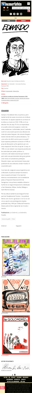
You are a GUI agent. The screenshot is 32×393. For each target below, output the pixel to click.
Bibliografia (25, 377)
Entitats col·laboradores (13, 381)
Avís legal (22, 381)
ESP (4, 10)
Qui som (5, 377)
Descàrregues (9, 379)
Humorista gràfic (6, 219)
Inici (16, 18)
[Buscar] (28, 10)
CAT (7, 10)
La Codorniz (4, 313)
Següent (18, 226)
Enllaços (13, 377)
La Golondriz (5, 355)
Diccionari (19, 377)
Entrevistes (17, 379)
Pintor (13, 219)
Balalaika (3, 276)
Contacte (23, 379)
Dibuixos (23, 21)
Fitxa (8, 21)
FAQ (9, 377)
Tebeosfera (16, 91)
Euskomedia (9, 91)
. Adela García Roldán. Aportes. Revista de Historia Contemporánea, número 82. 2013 (15, 98)
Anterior (4, 226)
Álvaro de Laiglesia (6, 370)
